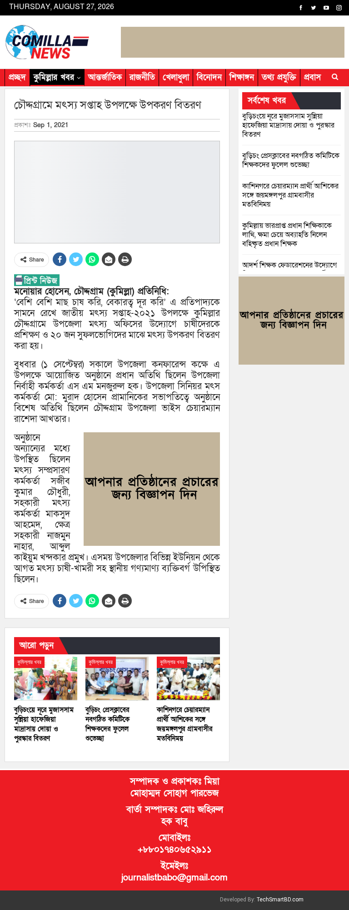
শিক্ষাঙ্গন (241, 77)
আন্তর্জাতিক (105, 77)
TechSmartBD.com (280, 899)
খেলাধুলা (176, 77)
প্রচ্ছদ (17, 77)
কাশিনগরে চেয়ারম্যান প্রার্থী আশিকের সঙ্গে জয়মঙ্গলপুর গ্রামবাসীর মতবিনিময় (290, 195)
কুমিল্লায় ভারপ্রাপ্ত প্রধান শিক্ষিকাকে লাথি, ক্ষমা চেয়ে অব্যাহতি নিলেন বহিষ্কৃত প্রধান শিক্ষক (287, 235)
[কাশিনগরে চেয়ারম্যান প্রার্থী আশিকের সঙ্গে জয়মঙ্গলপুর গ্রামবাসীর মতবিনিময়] (188, 679)
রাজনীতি (142, 77)
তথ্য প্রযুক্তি (279, 77)
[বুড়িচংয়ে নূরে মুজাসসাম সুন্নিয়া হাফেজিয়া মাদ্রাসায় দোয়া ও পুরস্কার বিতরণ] (45, 679)
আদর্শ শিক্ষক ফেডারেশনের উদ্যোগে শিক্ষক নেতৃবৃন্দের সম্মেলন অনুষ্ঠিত (289, 269)
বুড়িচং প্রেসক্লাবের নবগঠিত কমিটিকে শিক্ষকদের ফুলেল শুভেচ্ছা (290, 160)
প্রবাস (312, 77)
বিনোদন (209, 77)
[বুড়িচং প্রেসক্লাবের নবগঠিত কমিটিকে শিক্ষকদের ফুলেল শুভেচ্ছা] (117, 679)
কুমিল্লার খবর (54, 77)
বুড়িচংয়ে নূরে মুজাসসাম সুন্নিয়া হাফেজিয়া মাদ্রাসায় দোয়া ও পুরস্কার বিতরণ (288, 125)
